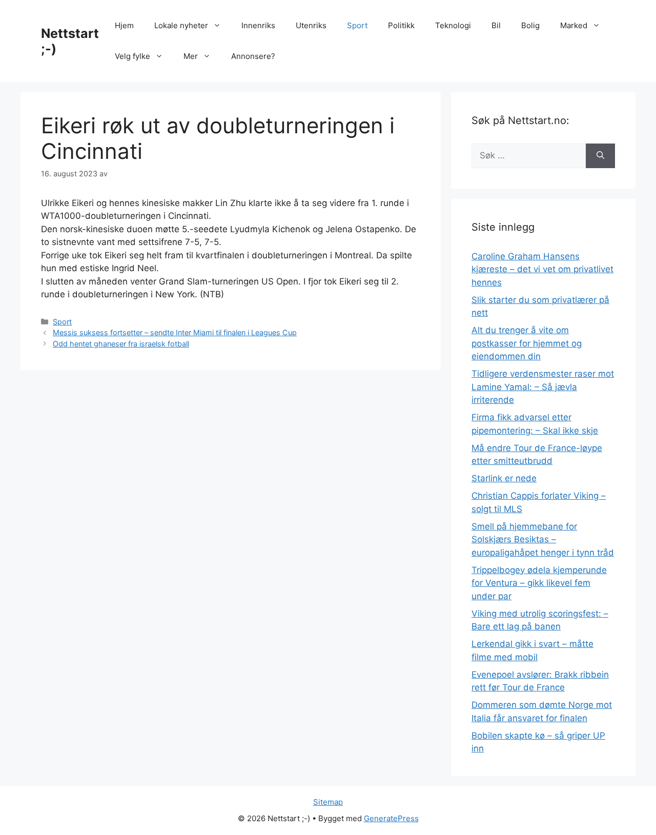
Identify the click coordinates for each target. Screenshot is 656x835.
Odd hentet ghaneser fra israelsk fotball (121, 343)
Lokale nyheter (181, 25)
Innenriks (258, 25)
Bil (496, 25)
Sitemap (328, 802)
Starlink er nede (504, 478)
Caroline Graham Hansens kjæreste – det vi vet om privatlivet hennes (542, 269)
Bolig (530, 25)
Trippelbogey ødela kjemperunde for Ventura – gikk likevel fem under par (539, 583)
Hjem (124, 25)
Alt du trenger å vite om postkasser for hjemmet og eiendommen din (526, 343)
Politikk (401, 25)
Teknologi (453, 25)
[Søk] (600, 156)
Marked (573, 25)
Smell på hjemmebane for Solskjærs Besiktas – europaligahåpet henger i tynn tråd (542, 539)
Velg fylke (132, 56)
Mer (190, 56)
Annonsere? (253, 56)
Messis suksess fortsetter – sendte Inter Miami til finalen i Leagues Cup (175, 332)
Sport (357, 25)
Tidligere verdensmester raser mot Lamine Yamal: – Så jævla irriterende (542, 387)
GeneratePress (391, 818)
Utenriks (311, 25)
